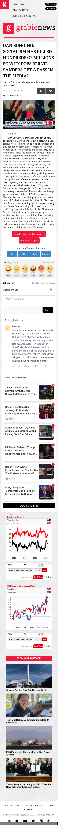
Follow (52, 8)
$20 (35, 253)
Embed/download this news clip (29, 234)
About (8, 805)
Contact (29, 809)
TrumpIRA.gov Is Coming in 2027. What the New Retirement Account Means (28, 785)
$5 (12, 253)
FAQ (19, 805)
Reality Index (20, 10)
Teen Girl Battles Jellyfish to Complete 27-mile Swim (28, 721)
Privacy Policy (34, 805)
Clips (15, 4)
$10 (23, 253)
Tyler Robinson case (25, 15)
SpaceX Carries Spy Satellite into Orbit (26, 690)
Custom (46, 253)
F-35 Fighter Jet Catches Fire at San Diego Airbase (28, 753)
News (50, 805)
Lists (22, 4)
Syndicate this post (29, 240)
